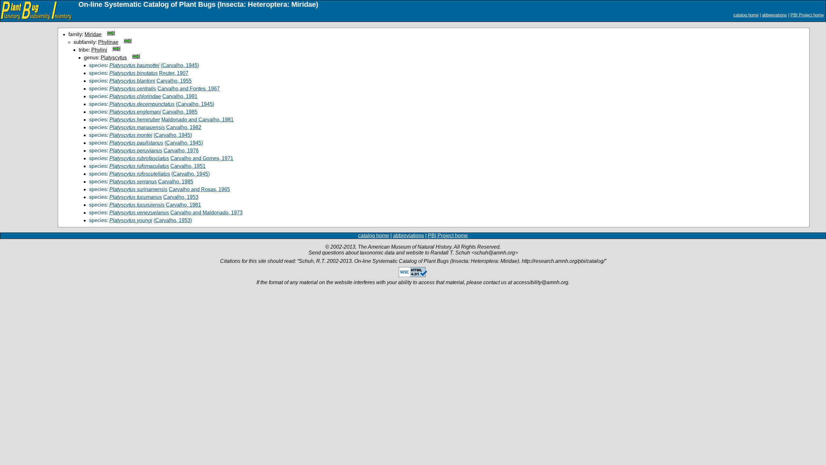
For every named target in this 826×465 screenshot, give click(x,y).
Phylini (99, 50)
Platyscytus (114, 57)
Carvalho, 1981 (183, 205)
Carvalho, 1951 (188, 166)
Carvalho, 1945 (179, 65)
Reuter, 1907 (173, 73)
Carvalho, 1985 (179, 112)
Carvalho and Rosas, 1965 (199, 189)
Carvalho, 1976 (181, 150)
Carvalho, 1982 (183, 127)
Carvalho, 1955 (174, 81)
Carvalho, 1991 (179, 96)
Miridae (93, 34)
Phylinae (108, 42)
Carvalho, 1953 (180, 197)
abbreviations (774, 15)
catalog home (746, 15)
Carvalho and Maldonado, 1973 (206, 212)
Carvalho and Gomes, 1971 (201, 158)
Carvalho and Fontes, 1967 (188, 88)
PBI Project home (807, 15)
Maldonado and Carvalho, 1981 (197, 119)
